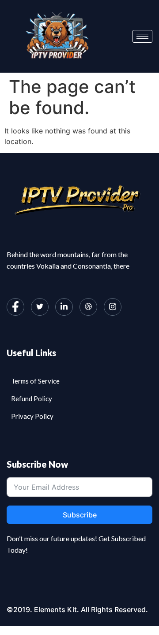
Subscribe (80, 514)
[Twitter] (40, 307)
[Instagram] (112, 307)
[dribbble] (88, 307)
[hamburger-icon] (142, 36)
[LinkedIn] (64, 307)
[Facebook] (15, 307)
